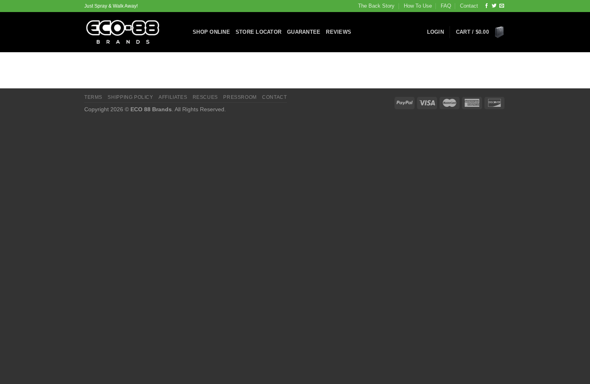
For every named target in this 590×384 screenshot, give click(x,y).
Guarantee (303, 32)
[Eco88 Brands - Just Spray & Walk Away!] (132, 32)
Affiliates (173, 97)
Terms (93, 97)
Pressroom (240, 97)
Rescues (205, 97)
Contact (469, 6)
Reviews (338, 32)
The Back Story (376, 6)
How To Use (418, 6)
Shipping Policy (130, 97)
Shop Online (211, 32)
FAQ (446, 6)
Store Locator (258, 32)
